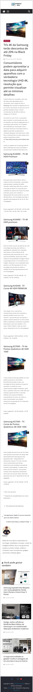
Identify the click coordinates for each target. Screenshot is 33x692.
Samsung (6, 105)
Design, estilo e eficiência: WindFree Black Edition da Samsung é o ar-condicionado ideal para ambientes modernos (16, 625)
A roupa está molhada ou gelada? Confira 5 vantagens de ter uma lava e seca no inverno (16, 658)
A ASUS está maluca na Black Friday (17, 522)
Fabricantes (7, 41)
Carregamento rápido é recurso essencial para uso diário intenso (17, 516)
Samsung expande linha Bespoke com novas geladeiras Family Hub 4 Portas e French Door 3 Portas (16, 591)
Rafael (20, 59)
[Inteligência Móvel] (4, 11)
